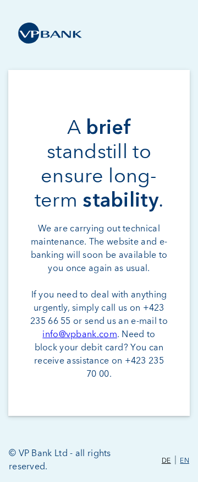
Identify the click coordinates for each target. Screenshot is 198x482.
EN (184, 461)
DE (166, 461)
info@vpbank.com (79, 334)
